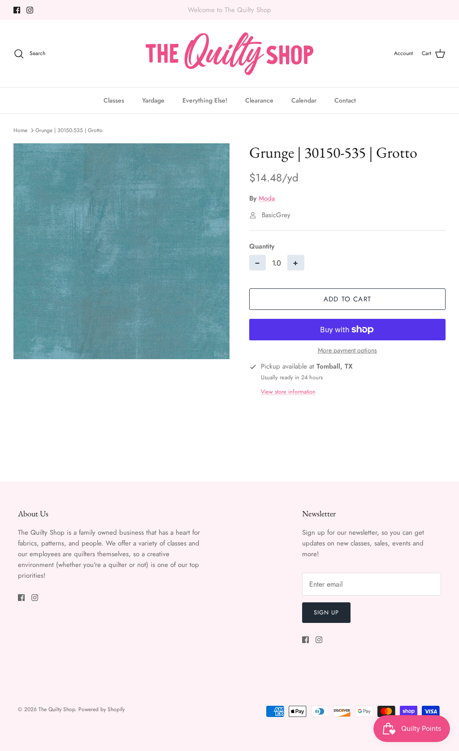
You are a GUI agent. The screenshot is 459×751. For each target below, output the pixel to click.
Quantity (261, 246)
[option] (121, 251)
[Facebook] (16, 10)
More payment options (347, 350)
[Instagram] (29, 10)
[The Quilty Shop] (229, 53)
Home (20, 130)
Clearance (259, 100)
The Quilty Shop (57, 709)
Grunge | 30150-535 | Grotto (69, 130)
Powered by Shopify (101, 709)
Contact (345, 100)
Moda (267, 198)
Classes (114, 100)
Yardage (153, 100)
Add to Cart (347, 299)
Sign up (326, 612)
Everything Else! (204, 100)
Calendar (303, 100)
